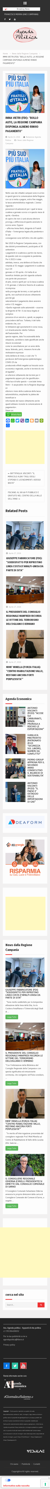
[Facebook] (5, 19)
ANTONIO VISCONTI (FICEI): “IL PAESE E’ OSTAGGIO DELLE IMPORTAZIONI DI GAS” (35, 792)
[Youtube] (15, 19)
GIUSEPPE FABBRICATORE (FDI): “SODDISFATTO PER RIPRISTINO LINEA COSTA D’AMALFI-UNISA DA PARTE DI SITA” (22, 993)
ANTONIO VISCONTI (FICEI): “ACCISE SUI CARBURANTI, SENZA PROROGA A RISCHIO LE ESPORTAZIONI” (35, 718)
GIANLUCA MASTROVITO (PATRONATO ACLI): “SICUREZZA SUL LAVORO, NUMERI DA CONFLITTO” (34, 744)
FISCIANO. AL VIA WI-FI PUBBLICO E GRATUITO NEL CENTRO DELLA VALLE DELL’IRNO (25, 495)
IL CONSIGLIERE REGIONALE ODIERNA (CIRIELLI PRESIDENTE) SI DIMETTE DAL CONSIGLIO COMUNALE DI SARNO (24, 1182)
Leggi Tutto (11, 1017)
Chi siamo (14, 1464)
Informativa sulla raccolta (16, 1485)
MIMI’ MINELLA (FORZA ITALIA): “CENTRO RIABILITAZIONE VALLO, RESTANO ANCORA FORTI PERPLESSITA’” (22, 1125)
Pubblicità (26, 1464)
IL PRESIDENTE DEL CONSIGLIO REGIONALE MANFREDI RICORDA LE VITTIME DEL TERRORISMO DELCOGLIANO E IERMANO (24, 1056)
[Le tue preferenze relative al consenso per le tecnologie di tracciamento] (45, 1484)
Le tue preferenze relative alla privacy (27, 1480)
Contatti (36, 1464)
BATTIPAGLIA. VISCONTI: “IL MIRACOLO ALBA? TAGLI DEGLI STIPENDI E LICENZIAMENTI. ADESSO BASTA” (24, 478)
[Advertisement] (25, 447)
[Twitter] (10, 19)
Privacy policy (9, 1344)
